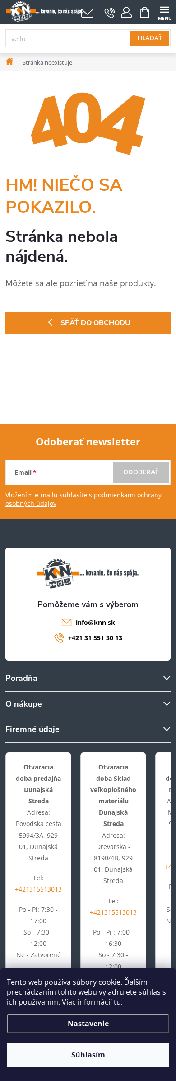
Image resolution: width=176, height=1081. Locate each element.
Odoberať (141, 472)
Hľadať (150, 38)
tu (117, 1002)
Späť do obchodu (95, 323)
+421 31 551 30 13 (95, 637)
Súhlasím (88, 1055)
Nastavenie (88, 1024)
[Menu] (164, 12)
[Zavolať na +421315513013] (110, 13)
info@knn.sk (95, 622)
